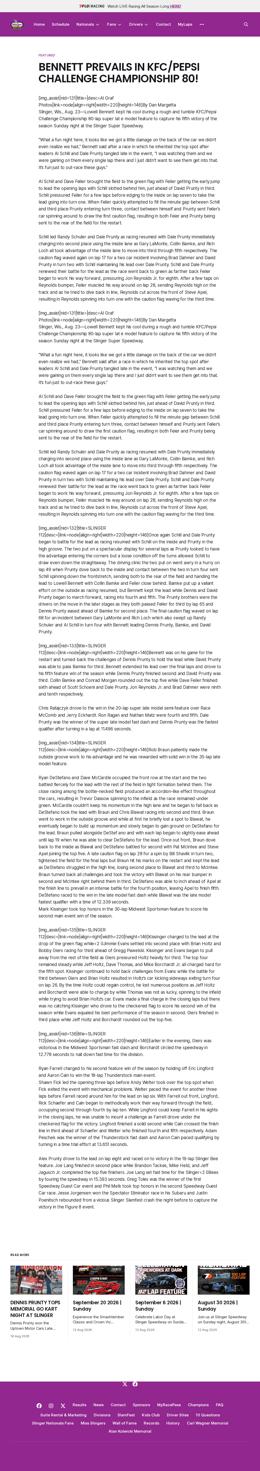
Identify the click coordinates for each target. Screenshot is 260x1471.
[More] (202, 24)
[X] (124, 1384)
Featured (47, 55)
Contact (163, 24)
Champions (198, 1404)
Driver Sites (178, 1415)
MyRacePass (169, 1404)
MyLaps (185, 24)
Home (39, 24)
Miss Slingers (93, 1423)
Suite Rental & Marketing (63, 1415)
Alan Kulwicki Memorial (130, 1431)
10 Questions (208, 1415)
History (173, 1423)
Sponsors (141, 1404)
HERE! (175, 6)
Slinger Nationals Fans (53, 1423)
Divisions (102, 1415)
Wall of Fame (124, 1423)
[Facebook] (135, 1384)
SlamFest (126, 1415)
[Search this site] (246, 24)
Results (79, 1404)
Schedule (60, 24)
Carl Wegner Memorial (207, 1423)
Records (151, 1423)
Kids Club (151, 1415)
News (98, 1404)
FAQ (219, 1404)
